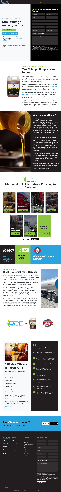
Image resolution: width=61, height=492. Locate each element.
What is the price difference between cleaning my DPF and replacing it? (44, 381)
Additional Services (13, 18)
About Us (26, 442)
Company (35, 2)
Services (29, 2)
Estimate (56, 2)
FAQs (25, 449)
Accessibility (42, 490)
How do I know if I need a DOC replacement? (44, 387)
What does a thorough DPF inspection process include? (43, 369)
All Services (45, 233)
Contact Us (8, 406)
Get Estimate (35, 239)
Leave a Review (27, 440)
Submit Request (37, 55)
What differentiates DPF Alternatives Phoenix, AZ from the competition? (45, 359)
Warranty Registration (9, 29)
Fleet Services (14, 450)
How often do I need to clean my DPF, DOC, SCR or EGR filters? (44, 393)
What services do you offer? (43, 364)
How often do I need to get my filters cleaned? (45, 353)
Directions (5, 40)
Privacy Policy (37, 490)
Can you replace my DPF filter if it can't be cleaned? (45, 374)
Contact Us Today (42, 437)
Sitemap (25, 455)
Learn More (9, 210)
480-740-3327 (44, 2)
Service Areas (26, 453)
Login (46, 490)
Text (50, 2)
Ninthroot (32, 490)
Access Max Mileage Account (10, 33)
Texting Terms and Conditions (38, 46)
